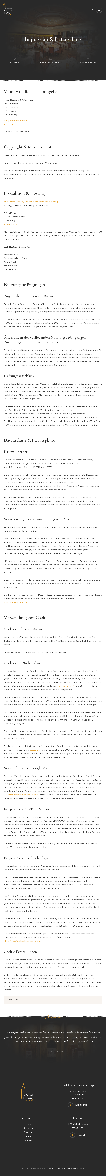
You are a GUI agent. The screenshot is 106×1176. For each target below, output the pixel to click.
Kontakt (28, 1140)
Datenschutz (61, 1168)
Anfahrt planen (81, 1105)
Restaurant (28, 1128)
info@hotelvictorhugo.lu (16, 120)
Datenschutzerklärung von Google (21, 794)
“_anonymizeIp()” (65, 686)
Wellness (28, 1136)
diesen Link (35, 750)
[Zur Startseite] (8, 9)
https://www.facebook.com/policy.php (22, 941)
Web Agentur (72, 1168)
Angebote (28, 1132)
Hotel (28, 1124)
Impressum (51, 1168)
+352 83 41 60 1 (11, 124)
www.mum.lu (10, 224)
